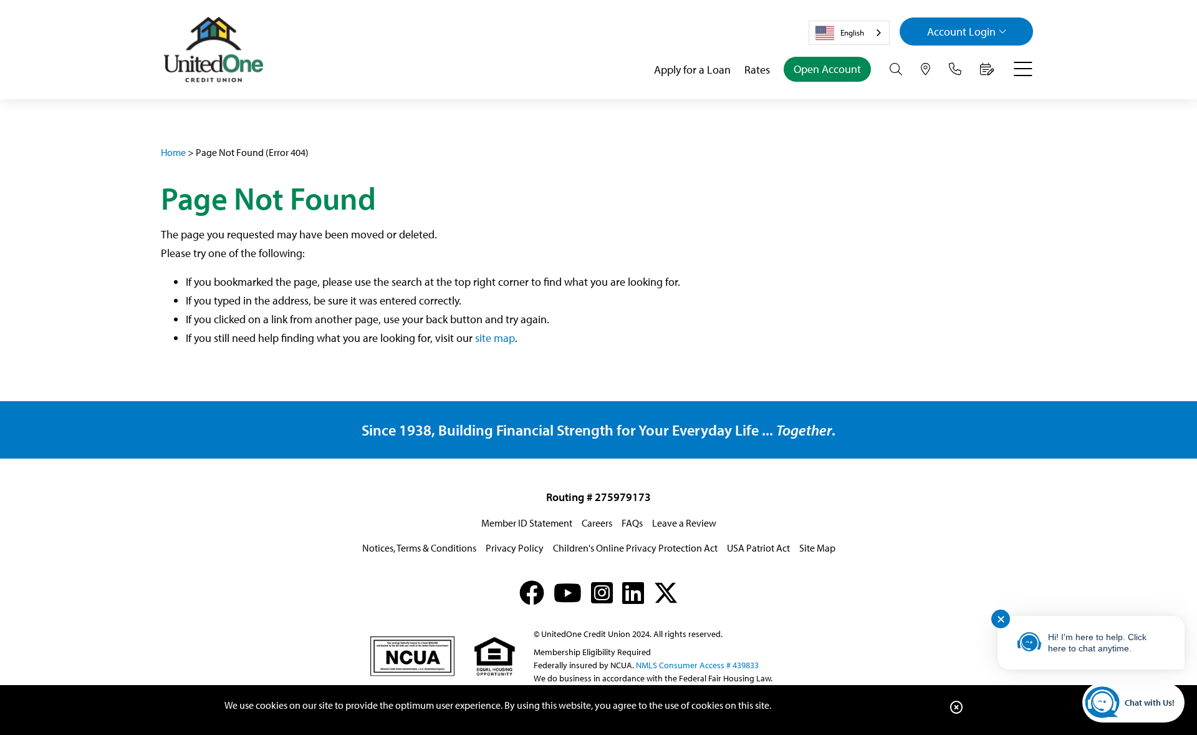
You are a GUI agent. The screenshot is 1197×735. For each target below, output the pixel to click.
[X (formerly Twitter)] (665, 592)
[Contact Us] (955, 69)
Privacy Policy (515, 548)
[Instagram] (602, 592)
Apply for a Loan (692, 69)
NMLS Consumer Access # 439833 (697, 665)
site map (495, 338)
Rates (757, 69)
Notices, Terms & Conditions (419, 548)
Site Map (817, 548)
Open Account (827, 69)
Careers (597, 523)
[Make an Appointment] (987, 69)
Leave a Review (684, 523)
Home (173, 152)
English (852, 32)
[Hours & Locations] (925, 69)
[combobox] (849, 33)
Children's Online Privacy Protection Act (635, 548)
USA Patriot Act (758, 548)
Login (961, 31)
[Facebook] (531, 592)
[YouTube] (568, 592)
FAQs (632, 523)
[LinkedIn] (633, 592)
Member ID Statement (526, 523)
